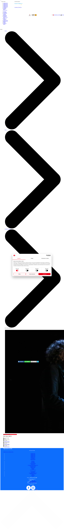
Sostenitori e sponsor (5, 24)
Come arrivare (5, 13)
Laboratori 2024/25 (4, 9)
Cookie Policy (33, 475)
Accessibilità (5, 12)
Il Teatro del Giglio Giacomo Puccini (5, 17)
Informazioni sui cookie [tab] (45, 258)
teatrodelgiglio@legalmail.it (33, 482)
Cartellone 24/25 (5, 4)
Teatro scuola (5, 15)
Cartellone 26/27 (33, 453)
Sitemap (33, 474)
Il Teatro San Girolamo (5, 19)
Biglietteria (4, 11)
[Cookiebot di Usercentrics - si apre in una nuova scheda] (47, 255)
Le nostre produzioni (4, 14)
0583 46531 (33, 480)
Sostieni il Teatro (33, 467)
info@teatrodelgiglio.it (33, 481)
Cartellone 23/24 (5, 5)
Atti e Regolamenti (32, 471)
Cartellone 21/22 (33, 457)
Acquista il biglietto (6, 441)
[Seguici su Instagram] (33, 489)
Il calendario (5, 7)
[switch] (27, 270)
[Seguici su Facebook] (28, 489)
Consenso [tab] (19, 258)
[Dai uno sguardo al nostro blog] (36, 489)
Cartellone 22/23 (5, 6)
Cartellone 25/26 (5, 3)
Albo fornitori (33, 472)
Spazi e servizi (5, 10)
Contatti (4, 22)
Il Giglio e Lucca (5, 20)
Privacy (33, 476)
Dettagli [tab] (32, 258)
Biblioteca (32, 468)
